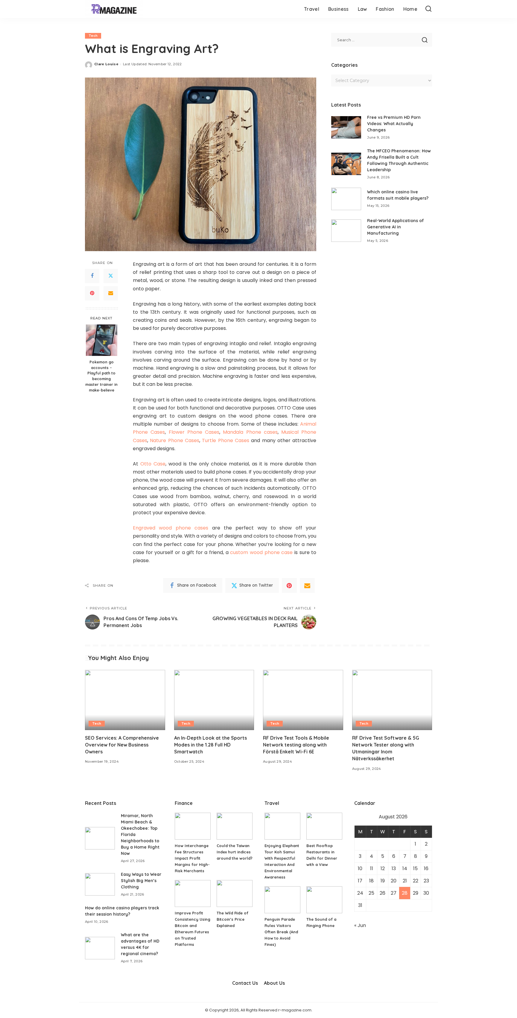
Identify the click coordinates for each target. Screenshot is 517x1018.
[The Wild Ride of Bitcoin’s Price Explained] (235, 893)
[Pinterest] (92, 293)
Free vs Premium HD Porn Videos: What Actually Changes (394, 124)
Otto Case (152, 463)
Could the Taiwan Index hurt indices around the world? (235, 852)
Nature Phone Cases (174, 440)
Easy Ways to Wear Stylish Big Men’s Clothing (141, 881)
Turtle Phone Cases (225, 440)
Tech (93, 36)
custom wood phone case (261, 552)
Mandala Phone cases (250, 432)
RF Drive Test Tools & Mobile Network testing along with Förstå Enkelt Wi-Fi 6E (296, 745)
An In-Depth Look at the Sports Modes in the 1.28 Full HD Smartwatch (210, 745)
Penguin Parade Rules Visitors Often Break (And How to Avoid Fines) (281, 932)
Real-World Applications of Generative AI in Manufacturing (395, 227)
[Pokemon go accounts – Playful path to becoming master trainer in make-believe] (101, 340)
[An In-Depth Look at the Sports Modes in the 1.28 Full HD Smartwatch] (214, 700)
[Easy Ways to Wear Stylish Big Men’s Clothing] (100, 884)
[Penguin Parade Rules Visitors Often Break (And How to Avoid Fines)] (282, 899)
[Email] (111, 293)
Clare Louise (106, 64)
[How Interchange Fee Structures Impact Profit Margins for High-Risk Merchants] (193, 826)
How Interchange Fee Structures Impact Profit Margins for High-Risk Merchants (192, 858)
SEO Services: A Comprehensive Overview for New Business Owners (122, 745)
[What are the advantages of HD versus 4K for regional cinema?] (100, 948)
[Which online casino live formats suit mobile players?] (346, 199)
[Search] (428, 9)
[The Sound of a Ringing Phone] (324, 899)
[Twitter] (111, 276)
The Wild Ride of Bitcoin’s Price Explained (232, 919)
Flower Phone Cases (194, 432)
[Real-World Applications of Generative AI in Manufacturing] (346, 230)
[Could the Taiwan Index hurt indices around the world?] (235, 826)
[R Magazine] (114, 9)
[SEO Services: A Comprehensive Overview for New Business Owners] (125, 700)
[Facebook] (92, 276)
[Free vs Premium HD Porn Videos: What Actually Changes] (346, 127)
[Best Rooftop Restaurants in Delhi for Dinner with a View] (324, 826)
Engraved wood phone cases (170, 527)
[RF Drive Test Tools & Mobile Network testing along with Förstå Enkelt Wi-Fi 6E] (303, 700)
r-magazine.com (294, 1010)
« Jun (360, 925)
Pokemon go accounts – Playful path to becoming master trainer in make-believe (101, 375)
